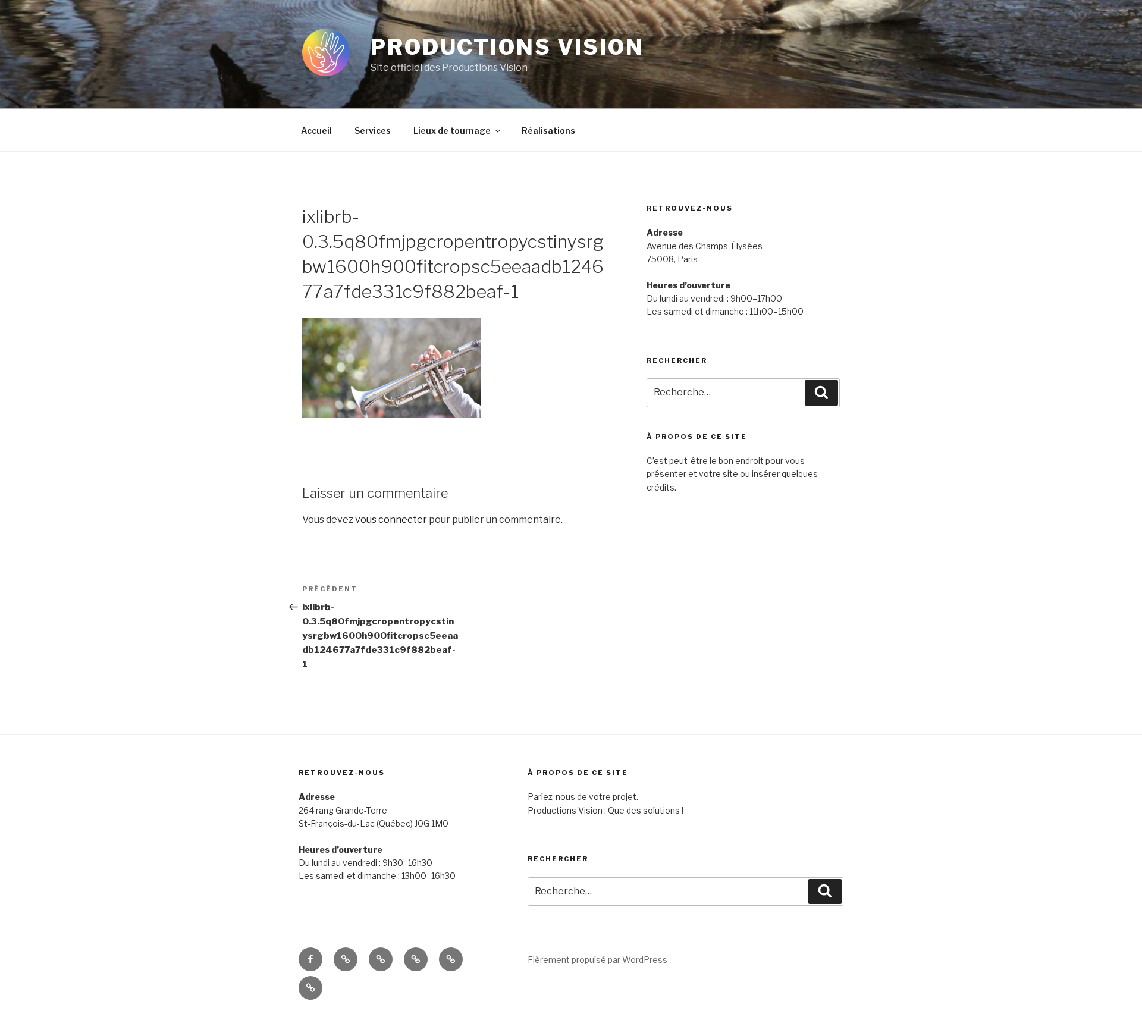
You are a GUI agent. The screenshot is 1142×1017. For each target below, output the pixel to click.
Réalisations (548, 130)
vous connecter (391, 519)
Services (372, 130)
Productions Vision (507, 47)
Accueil (316, 130)
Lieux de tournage (452, 130)
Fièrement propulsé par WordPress (597, 960)
